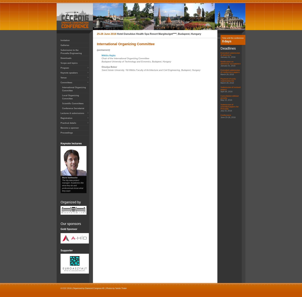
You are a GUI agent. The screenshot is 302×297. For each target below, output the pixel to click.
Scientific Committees (73, 103)
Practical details (68, 123)
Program (65, 68)
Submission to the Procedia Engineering (71, 51)
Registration (66, 118)
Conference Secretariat (73, 108)
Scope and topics (69, 63)
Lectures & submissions (72, 113)
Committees (66, 82)
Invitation (65, 40)
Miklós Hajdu (109, 55)
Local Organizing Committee (70, 97)
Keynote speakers (69, 73)
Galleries (65, 45)
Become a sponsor (70, 128)
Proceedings (67, 133)
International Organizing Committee (74, 89)
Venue (64, 77)
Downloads (66, 58)
